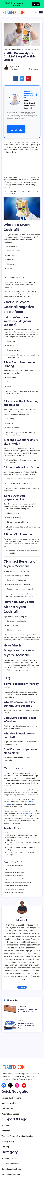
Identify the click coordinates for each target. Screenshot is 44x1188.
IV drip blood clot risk (19, 862)
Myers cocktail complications (14, 869)
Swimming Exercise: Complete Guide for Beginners (26, 1025)
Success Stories (8, 1103)
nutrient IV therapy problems (14, 889)
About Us (5, 1125)
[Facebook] (3, 1085)
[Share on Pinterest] (28, 80)
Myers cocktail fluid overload (14, 872)
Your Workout (7, 1108)
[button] (36, 12)
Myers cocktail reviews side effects (16, 886)
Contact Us (6, 1131)
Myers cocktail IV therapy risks (15, 879)
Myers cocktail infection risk (14, 875)
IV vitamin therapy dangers (14, 865)
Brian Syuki (15, 67)
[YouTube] (24, 1085)
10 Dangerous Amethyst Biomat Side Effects (27, 1010)
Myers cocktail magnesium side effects (18, 882)
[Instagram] (17, 1085)
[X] (10, 1085)
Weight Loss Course (10, 1114)
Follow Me (22, 987)
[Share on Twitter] (22, 80)
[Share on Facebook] (15, 80)
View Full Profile (16, 130)
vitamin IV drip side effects (14, 892)
